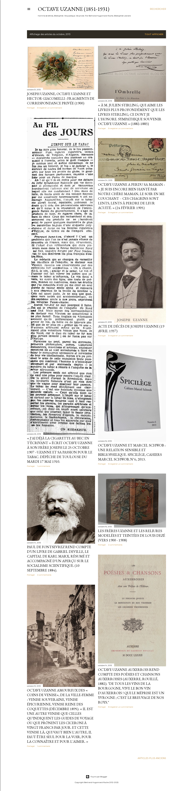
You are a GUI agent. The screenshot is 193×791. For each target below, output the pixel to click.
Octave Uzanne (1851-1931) (73, 8)
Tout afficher (154, 34)
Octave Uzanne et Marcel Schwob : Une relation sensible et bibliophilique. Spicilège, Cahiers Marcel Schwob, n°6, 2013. (132, 452)
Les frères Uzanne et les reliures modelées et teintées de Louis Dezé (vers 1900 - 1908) (131, 535)
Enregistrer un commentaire (49, 108)
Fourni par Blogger (99, 777)
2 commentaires (115, 545)
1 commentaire (43, 466)
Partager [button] (31, 108)
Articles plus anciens (152, 758)
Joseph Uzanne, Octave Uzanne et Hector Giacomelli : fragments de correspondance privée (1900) (60, 98)
